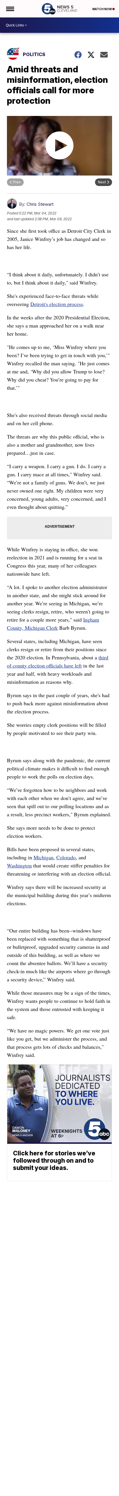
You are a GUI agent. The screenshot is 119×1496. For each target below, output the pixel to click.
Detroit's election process (56, 303)
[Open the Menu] (9, 8)
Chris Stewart (40, 204)
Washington (19, 865)
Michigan (43, 857)
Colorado (66, 857)
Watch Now (102, 9)
